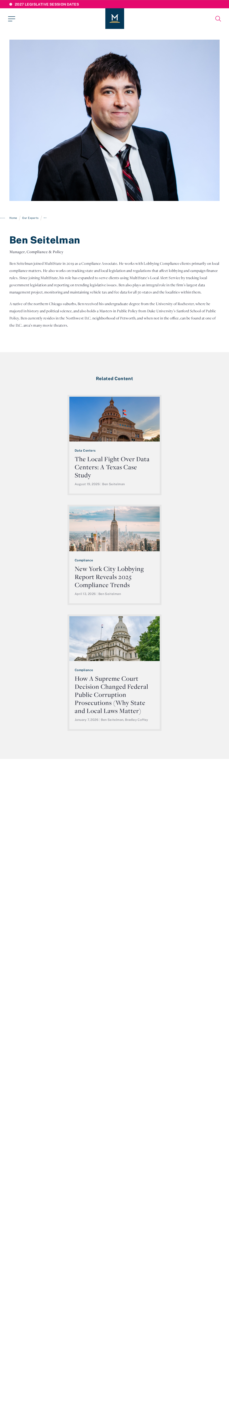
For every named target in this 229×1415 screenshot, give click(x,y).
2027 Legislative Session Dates (47, 4)
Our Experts (30, 218)
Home (13, 218)
